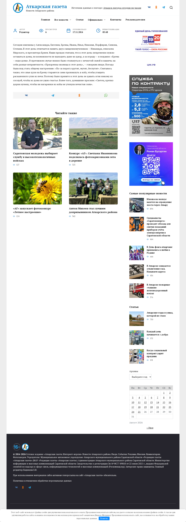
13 (151, 402)
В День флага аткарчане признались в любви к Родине (159, 250)
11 (139, 402)
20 (151, 407)
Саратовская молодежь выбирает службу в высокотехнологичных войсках (35, 157)
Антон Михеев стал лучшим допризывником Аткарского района (93, 210)
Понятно (104, 518)
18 (139, 407)
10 (133, 402)
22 (164, 407)
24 (133, 411)
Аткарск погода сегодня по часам (122, 7)
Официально (95, 19)
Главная (45, 19)
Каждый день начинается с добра (157, 333)
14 (157, 402)
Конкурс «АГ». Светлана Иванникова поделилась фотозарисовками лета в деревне (93, 157)
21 (157, 407)
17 (133, 407)
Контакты (115, 19)
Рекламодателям (135, 19)
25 (139, 411)
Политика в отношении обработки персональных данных (42, 480)
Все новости (61, 19)
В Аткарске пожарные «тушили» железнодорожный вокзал (158, 289)
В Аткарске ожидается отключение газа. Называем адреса (159, 268)
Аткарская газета (46, 6)
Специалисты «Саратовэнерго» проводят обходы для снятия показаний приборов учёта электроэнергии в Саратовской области (159, 227)
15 (164, 402)
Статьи (80, 19)
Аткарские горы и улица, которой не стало (160, 314)
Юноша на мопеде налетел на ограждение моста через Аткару (159, 202)
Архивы (133, 371)
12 (145, 402)
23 (170, 407)
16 (170, 402)
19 (145, 407)
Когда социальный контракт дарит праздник (157, 353)
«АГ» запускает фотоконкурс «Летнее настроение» (32, 210)
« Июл (150, 427)
